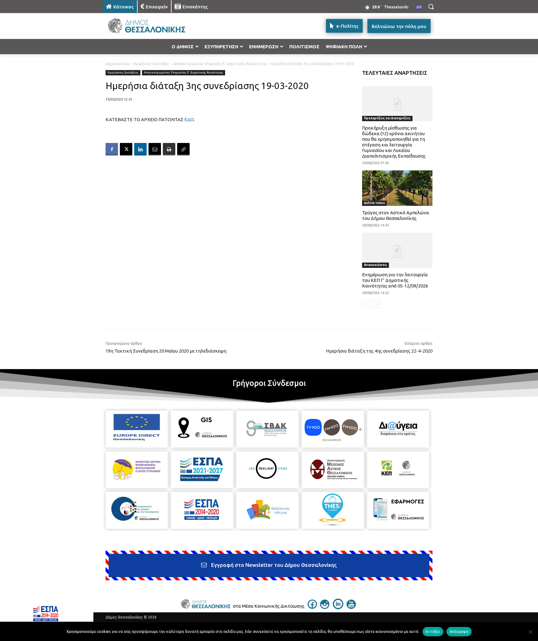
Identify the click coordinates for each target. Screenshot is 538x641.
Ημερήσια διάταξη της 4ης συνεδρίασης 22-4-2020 (379, 351)
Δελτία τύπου (374, 203)
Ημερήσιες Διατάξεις (151, 64)
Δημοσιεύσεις (118, 64)
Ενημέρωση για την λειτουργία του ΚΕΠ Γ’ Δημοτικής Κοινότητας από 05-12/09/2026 (395, 280)
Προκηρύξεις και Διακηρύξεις (387, 118)
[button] (431, 6)
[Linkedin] (140, 149)
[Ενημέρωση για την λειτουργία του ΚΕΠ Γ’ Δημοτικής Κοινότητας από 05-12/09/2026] (397, 250)
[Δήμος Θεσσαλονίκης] (152, 26)
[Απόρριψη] (530, 632)
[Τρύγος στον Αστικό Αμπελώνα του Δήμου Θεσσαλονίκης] (397, 188)
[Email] (155, 149)
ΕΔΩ (189, 119)
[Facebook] (112, 149)
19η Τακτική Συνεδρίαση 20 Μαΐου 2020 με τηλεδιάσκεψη (166, 351)
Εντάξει (433, 631)
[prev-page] (366, 304)
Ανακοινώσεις (375, 265)
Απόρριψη (459, 631)
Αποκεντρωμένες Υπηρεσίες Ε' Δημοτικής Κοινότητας (220, 64)
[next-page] (376, 304)
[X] (126, 149)
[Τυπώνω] (169, 149)
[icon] (312, 607)
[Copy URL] (183, 149)
